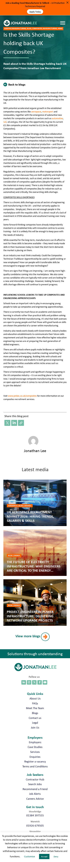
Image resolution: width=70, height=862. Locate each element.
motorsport (47, 111)
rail (4, 121)
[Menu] (63, 19)
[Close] (67, 2)
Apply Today (35, 11)
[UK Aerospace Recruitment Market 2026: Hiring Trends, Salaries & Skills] (35, 503)
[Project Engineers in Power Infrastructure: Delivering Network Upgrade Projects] (35, 602)
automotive (57, 118)
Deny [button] (56, 856)
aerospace (36, 111)
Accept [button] (44, 856)
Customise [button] (29, 856)
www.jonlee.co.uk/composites (22, 395)
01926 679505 (35, 825)
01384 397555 (35, 815)
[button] (15, 84)
